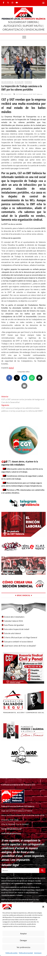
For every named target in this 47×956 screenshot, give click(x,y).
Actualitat (19, 82)
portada (28, 82)
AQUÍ (11, 368)
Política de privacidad (26, 953)
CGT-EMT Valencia (22, 94)
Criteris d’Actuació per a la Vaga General (20, 637)
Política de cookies (12, 953)
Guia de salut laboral (12, 633)
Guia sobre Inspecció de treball (16, 629)
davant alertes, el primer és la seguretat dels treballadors (19, 463)
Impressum (37, 953)
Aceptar (23, 933)
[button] (43, 906)
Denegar (23, 940)
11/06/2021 (7, 94)
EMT (30, 94)
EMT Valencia (37, 94)
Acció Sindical (7, 82)
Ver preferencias (23, 947)
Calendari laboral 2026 (13, 621)
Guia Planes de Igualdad (14, 625)
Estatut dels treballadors (14, 617)
